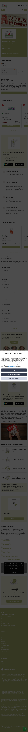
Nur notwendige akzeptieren (14, 374)
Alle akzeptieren (14, 370)
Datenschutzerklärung (12, 366)
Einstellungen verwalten (14, 378)
